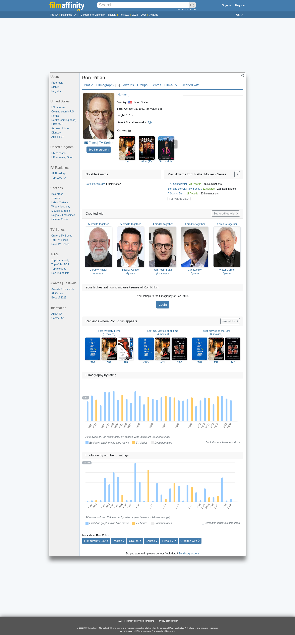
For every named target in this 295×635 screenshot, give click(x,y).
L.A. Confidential (127, 161)
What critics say (60, 206)
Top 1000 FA (58, 177)
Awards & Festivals (62, 289)
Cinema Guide (59, 219)
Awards (154, 14)
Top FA (54, 14)
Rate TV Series (60, 244)
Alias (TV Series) (146, 161)
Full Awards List (178, 198)
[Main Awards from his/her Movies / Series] (237, 174)
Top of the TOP (60, 264)
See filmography (98, 149)
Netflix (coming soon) (63, 119)
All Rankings (58, 173)
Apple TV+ (57, 136)
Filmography (108, 85)
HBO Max (57, 124)
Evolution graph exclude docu (222, 442)
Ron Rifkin (93, 77)
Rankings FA (68, 14)
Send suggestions (189, 553)
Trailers (112, 14)
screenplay (164, 273)
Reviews (124, 14)
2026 (143, 14)
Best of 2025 (58, 297)
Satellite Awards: (103, 183)
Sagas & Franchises (63, 214)
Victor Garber (227, 269)
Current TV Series (61, 235)
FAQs (120, 621)
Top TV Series (59, 239)
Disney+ (56, 132)
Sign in (55, 86)
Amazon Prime (60, 128)
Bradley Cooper (130, 269)
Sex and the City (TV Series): (202, 188)
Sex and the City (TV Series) (166, 161)
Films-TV (170, 85)
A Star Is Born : (193, 193)
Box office (57, 193)
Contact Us (57, 318)
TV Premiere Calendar (92, 14)
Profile (88, 85)
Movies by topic (60, 210)
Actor (124, 94)
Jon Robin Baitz (163, 269)
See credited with (225, 213)
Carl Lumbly (195, 269)
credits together (98, 223)
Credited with (190, 85)
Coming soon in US (62, 111)
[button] (242, 75)
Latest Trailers (59, 202)
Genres (156, 85)
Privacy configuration (168, 621)
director (100, 273)
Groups (142, 85)
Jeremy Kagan (98, 269)
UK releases (58, 153)
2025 (135, 14)
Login (163, 304)
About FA (56, 313)
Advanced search (185, 9)
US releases (58, 107)
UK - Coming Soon (62, 157)
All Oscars (57, 293)
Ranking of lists (60, 272)
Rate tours (57, 82)
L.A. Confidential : (195, 183)
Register (240, 5)
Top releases (58, 268)
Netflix (55, 115)
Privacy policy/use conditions (140, 621)
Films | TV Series (98, 143)
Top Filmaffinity (60, 260)
